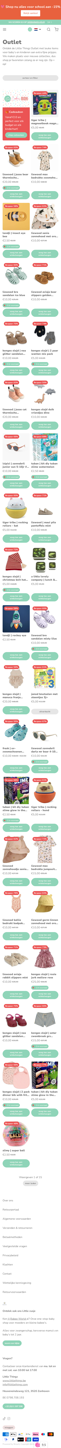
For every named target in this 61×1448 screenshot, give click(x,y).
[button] (37, 29)
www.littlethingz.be (14, 1380)
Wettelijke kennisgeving (17, 1283)
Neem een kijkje (12, 1343)
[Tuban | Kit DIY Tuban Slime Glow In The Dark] (16, 790)
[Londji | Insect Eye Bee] (16, 216)
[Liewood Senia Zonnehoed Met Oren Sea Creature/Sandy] (44, 216)
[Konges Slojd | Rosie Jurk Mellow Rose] (44, 957)
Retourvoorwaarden (14, 1292)
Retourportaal (11, 1209)
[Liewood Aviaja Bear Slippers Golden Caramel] (44, 275)
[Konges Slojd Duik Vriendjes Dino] (44, 393)
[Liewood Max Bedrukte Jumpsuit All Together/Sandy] (44, 849)
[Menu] (6, 29)
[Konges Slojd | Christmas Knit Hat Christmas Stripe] (16, 560)
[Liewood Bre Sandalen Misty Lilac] (44, 618)
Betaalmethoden (12, 1237)
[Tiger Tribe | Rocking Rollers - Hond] (44, 790)
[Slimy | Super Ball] (16, 1134)
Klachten (8, 1264)
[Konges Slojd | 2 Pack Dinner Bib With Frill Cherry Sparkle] (16, 1075)
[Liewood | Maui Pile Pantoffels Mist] (44, 506)
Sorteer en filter (30, 78)
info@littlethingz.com (15, 1384)
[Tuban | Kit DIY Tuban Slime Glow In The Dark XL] (44, 1075)
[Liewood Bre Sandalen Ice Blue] (16, 275)
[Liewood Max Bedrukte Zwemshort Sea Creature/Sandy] (44, 157)
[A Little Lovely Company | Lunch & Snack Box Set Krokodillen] (44, 560)
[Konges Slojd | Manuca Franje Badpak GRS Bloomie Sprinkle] (16, 677)
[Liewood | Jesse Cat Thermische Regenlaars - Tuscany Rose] (16, 393)
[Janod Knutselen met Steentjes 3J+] (44, 677)
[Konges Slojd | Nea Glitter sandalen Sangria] (16, 1016)
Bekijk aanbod (30, 13)
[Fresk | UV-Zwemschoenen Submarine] (16, 731)
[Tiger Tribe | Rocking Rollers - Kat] (16, 506)
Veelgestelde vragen (15, 1246)
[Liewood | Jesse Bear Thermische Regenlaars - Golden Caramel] (16, 157)
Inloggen (9, 1427)
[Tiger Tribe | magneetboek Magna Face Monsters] (44, 103)
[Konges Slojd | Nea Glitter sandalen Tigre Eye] (16, 334)
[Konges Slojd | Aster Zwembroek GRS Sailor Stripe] (44, 1016)
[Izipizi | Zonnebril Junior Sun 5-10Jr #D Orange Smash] (16, 447)
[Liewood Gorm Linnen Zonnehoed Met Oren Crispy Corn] (44, 903)
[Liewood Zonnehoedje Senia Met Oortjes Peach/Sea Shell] (16, 849)
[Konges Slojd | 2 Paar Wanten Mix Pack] (44, 334)
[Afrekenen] (55, 29)
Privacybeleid (10, 1255)
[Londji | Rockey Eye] (16, 618)
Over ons (8, 1200)
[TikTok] (4, 1418)
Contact (7, 1274)
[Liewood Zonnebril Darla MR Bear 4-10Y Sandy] (44, 731)
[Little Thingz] (29, 29)
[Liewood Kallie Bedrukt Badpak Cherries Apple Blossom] (16, 903)
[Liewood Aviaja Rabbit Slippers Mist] (16, 957)
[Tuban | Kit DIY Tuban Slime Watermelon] (44, 447)
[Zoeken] (47, 29)
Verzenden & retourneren (17, 1228)
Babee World (18, 1319)
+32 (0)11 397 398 (13, 1406)
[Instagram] (8, 1418)
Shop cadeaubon (16, 135)
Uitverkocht (44, 711)
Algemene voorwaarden (17, 1219)
